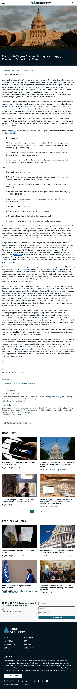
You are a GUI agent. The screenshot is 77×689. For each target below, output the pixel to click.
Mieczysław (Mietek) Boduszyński (23, 591)
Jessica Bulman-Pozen (19, 556)
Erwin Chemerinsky (56, 556)
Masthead (8, 641)
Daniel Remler (16, 468)
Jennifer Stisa (10, 394)
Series (26, 641)
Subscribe (55, 617)
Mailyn (7, 405)
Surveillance (32, 383)
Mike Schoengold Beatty (58, 470)
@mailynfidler (23, 414)
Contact (8, 648)
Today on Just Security (12, 611)
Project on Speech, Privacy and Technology (57, 397)
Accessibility (26, 684)
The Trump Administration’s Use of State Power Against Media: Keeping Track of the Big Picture (56, 588)
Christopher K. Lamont (9, 593)
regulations (13, 133)
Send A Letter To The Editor (19, 423)
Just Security (54, 507)
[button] (73, 2)
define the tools (12, 104)
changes (13, 131)
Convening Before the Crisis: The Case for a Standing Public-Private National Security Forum (57, 464)
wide (27, 289)
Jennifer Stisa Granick (12, 71)
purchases (56, 87)
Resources (28, 644)
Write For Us (9, 644)
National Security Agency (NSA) (16, 383)
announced (53, 269)
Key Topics (28, 638)
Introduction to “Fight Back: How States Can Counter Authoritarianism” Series (56, 552)
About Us (8, 638)
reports (31, 87)
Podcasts (28, 648)
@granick (21, 401)
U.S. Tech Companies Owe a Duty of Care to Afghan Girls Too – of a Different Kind (19, 501)
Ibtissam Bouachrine (18, 505)
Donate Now (13, 676)
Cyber (4, 383)
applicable (18, 255)
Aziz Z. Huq (69, 556)
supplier (29, 269)
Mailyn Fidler (28, 71)
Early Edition (8, 609)
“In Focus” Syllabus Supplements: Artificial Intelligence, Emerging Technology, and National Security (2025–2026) (56, 501)
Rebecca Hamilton (56, 593)
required (5, 260)
